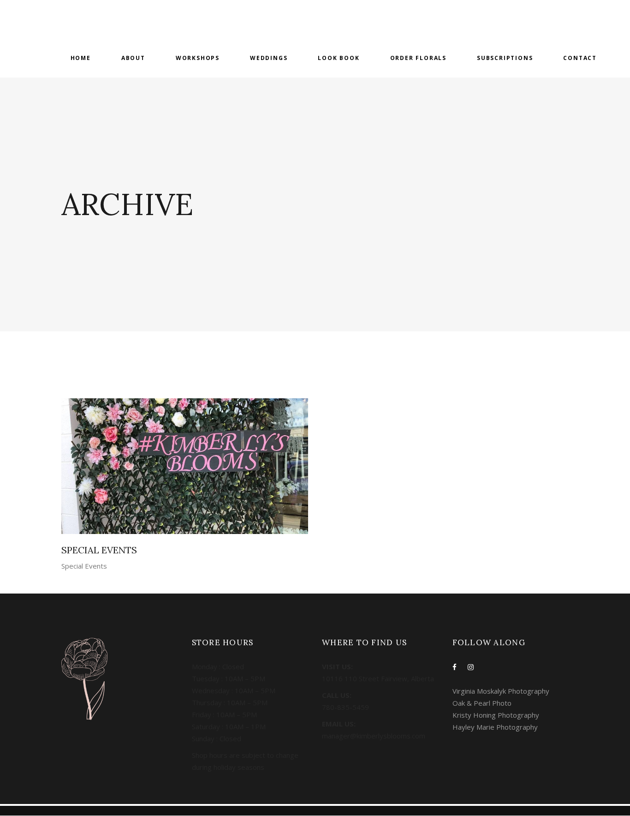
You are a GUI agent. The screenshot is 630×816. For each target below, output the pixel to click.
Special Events (84, 565)
